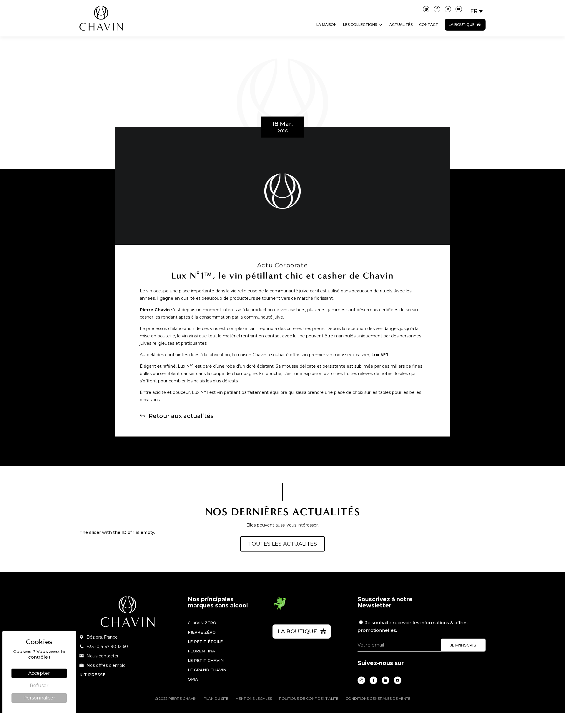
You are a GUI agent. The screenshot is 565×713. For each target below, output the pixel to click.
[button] (477, 11)
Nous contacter (103, 656)
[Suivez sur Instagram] (426, 9)
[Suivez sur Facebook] (437, 9)
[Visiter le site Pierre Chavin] (101, 35)
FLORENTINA (201, 651)
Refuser (39, 685)
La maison (326, 24)
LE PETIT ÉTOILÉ (205, 641)
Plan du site (216, 698)
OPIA (193, 679)
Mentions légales (253, 698)
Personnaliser (39, 698)
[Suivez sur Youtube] (459, 9)
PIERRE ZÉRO (202, 632)
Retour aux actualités (181, 415)
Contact (428, 24)
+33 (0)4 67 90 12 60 (107, 646)
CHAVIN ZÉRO (202, 622)
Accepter (39, 673)
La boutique (462, 24)
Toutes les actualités (282, 544)
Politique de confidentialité (308, 698)
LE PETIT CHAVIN (206, 660)
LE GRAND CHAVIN (207, 669)
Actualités (401, 24)
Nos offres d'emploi (107, 665)
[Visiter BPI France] (279, 609)
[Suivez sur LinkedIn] (448, 9)
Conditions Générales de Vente (378, 698)
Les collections (360, 24)
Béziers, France (102, 637)
